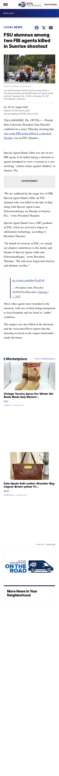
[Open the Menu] (5, 4)
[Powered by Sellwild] (50, 544)
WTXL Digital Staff (18, 107)
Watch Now (49, 5)
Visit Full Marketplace (45, 359)
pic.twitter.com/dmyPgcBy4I (28, 280)
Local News (13, 27)
